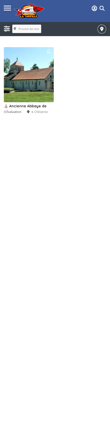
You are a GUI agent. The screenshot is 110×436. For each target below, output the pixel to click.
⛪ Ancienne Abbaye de (25, 106)
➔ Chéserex (39, 112)
